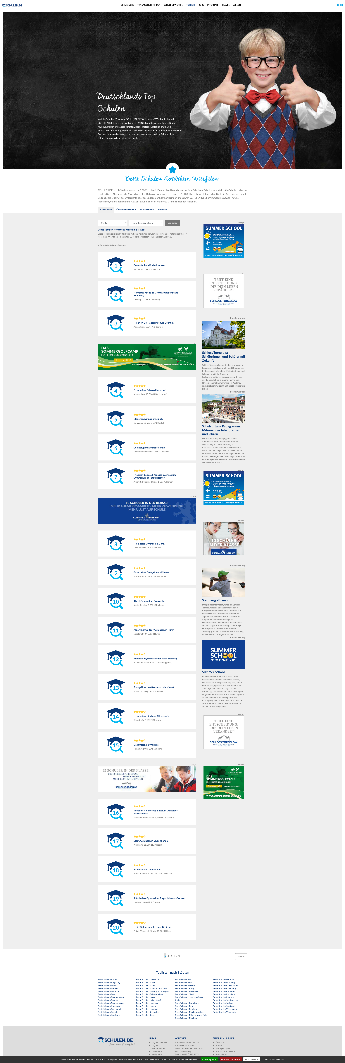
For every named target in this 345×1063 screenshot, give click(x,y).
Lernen (237, 5)
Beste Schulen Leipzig (184, 988)
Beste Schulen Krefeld (185, 985)
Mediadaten (221, 1054)
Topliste (191, 5)
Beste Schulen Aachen (108, 979)
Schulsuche (127, 5)
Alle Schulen (106, 209)
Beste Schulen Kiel (183, 979)
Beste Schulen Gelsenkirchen (149, 994)
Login (340, 5)
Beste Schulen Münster (223, 979)
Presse (219, 1045)
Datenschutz (157, 1051)
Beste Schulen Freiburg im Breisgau (152, 991)
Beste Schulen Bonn (107, 994)
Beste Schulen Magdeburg (187, 1003)
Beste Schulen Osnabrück (225, 991)
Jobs (201, 5)
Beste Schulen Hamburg (147, 1003)
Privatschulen (147, 209)
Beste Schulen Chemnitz (109, 1006)
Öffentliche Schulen (126, 209)
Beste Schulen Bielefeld (108, 988)
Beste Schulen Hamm (146, 1006)
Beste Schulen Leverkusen (187, 991)
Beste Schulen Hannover (147, 1009)
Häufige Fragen (223, 1048)
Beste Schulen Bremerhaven (111, 1003)
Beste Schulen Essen (145, 985)
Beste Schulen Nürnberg (224, 982)
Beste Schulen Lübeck (184, 994)
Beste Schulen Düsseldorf (148, 979)
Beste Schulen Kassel (146, 1015)
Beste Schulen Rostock (223, 997)
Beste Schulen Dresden (108, 1012)
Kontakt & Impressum (226, 1051)
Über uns (220, 1042)
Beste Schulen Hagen (146, 997)
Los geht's (172, 222)
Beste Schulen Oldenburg (224, 988)
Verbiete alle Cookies (231, 1059)
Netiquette (157, 1054)
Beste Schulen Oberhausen (225, 985)
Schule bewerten (173, 5)
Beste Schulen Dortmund (109, 1009)
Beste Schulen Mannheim (186, 1009)
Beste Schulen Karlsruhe (147, 1012)
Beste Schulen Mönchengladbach (190, 1012)
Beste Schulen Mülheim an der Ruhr (191, 1015)
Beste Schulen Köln (183, 982)
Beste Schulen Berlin (107, 985)
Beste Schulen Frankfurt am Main (151, 988)
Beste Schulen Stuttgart (224, 1006)
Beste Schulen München (186, 1018)
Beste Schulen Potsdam (224, 994)
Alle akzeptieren (209, 1059)
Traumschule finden (148, 5)
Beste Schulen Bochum (108, 991)
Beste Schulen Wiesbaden (225, 1009)
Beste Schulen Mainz (184, 1006)
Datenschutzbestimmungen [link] (273, 1059)
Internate (212, 5)
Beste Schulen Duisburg (109, 1015)
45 (179, 955)
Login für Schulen (160, 1042)
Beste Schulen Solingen (223, 1003)
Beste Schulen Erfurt (145, 982)
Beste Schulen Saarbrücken (225, 1000)
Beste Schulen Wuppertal (224, 1012)
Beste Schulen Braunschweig (111, 997)
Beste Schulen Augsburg (109, 982)
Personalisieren (252, 1059)
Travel (226, 5)
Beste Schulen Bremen (108, 1000)
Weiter (241, 956)
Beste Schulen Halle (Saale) (148, 1000)
